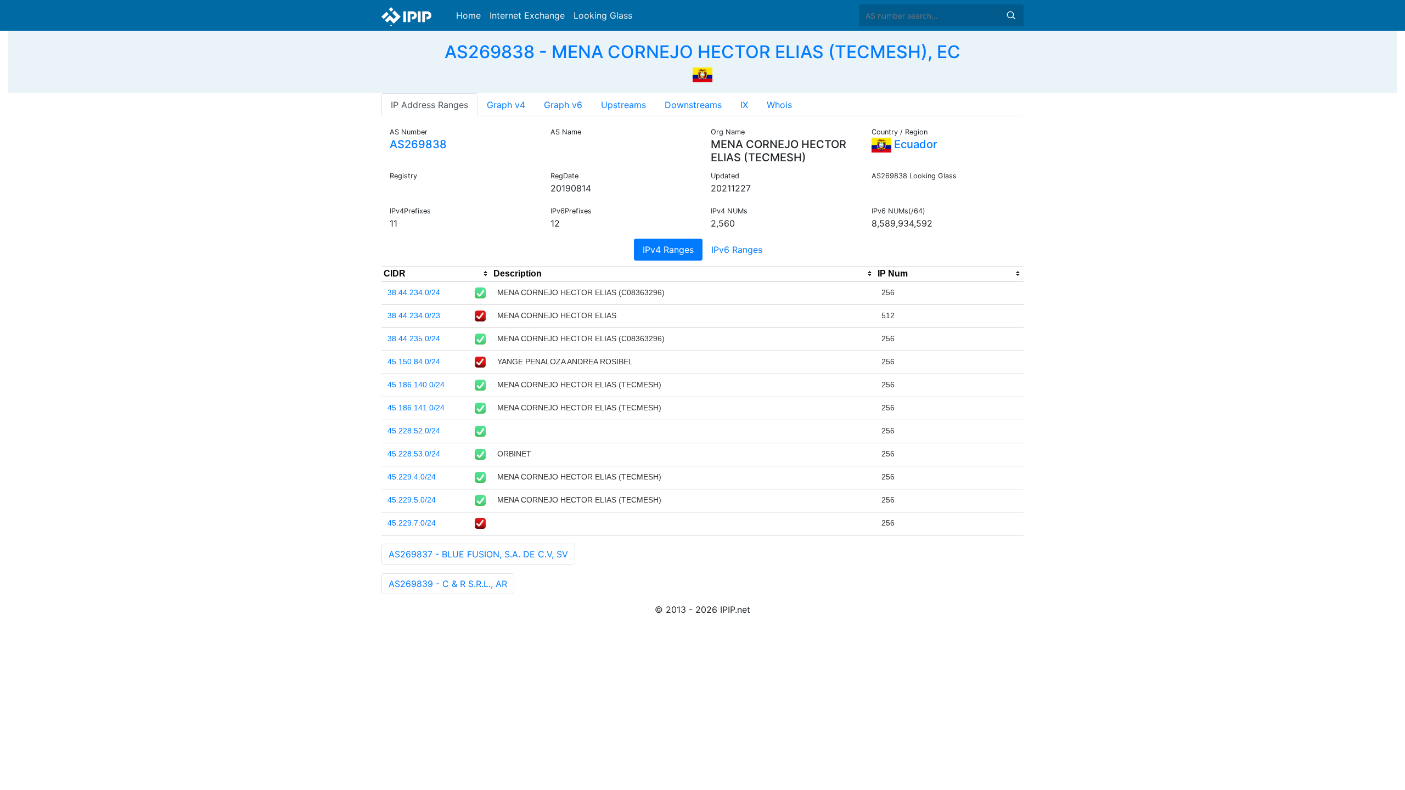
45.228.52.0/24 (413, 430)
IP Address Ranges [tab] (429, 104)
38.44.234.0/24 (413, 292)
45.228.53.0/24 (413, 453)
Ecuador (914, 144)
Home (468, 15)
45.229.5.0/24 (411, 499)
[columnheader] (436, 273)
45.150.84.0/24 (413, 361)
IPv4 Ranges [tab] (668, 249)
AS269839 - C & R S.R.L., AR (448, 583)
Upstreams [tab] (623, 104)
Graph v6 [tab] (563, 104)
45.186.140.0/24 (416, 384)
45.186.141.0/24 (416, 407)
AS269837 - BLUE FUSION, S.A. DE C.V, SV (478, 554)
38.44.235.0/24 (413, 338)
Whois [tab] (779, 104)
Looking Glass (603, 15)
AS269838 (418, 144)
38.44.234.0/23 (413, 315)
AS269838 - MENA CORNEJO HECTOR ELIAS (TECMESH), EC (702, 52)
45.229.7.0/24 (411, 522)
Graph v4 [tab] (506, 104)
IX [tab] (744, 104)
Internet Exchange (527, 15)
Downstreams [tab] (693, 104)
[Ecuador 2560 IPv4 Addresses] (702, 73)
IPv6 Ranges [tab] (736, 249)
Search (1011, 15)
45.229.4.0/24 (411, 476)
